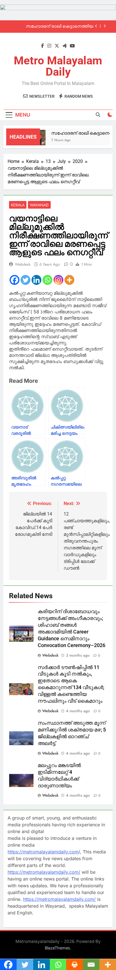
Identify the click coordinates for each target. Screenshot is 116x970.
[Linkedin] (36, 280)
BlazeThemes (57, 947)
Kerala (17, 205)
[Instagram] (58, 280)
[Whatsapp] (47, 280)
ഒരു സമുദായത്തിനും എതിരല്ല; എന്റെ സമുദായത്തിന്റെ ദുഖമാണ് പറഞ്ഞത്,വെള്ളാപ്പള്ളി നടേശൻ (54, 27)
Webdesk (22, 264)
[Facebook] (14, 280)
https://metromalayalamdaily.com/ (44, 872)
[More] (69, 280)
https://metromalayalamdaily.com (43, 852)
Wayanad (39, 205)
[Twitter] (25, 280)
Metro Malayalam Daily (58, 66)
